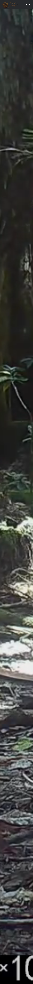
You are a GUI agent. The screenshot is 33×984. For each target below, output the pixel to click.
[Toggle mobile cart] (26, 4)
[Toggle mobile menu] (30, 4)
